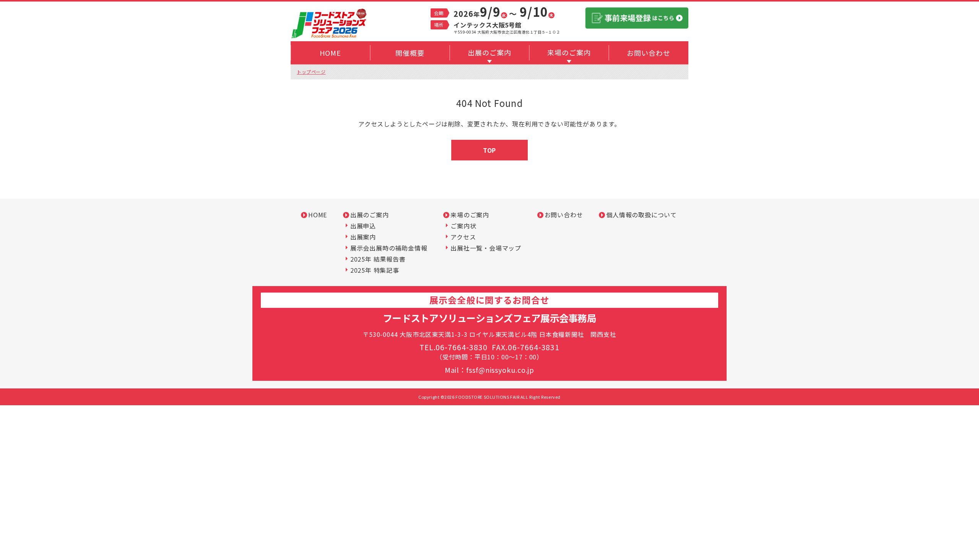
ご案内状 (463, 225)
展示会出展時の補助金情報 (389, 247)
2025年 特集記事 (374, 270)
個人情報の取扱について (641, 214)
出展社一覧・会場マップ (485, 247)
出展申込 (363, 225)
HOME (317, 214)
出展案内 (363, 236)
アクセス (463, 236)
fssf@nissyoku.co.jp (500, 370)
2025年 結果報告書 (378, 259)
